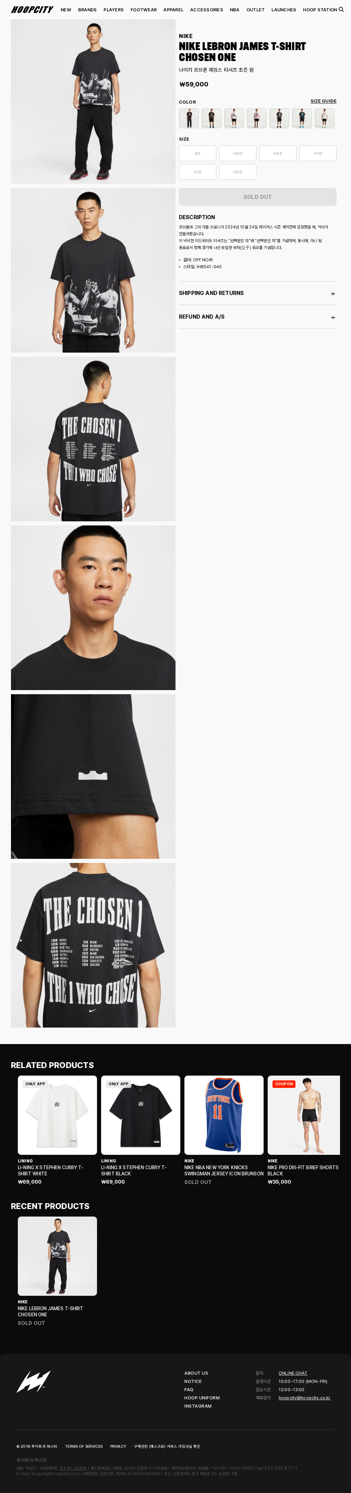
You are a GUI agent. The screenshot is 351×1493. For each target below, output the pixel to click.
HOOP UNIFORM (202, 1397)
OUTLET (255, 10)
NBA (235, 10)
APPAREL (173, 10)
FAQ (189, 1389)
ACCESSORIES (206, 10)
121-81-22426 (73, 1468)
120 (237, 172)
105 (277, 153)
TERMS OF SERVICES (83, 1446)
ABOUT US (196, 1373)
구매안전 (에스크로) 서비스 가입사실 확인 (167, 1446)
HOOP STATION (320, 10)
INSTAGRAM (198, 1406)
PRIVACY (118, 1446)
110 (318, 153)
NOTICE (193, 1381)
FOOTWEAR (144, 10)
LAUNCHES (283, 10)
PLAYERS (114, 10)
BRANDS (87, 10)
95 (197, 153)
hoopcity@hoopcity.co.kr (304, 1397)
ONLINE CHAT (293, 1373)
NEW (66, 10)
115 (198, 172)
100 (237, 153)
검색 (341, 9)
